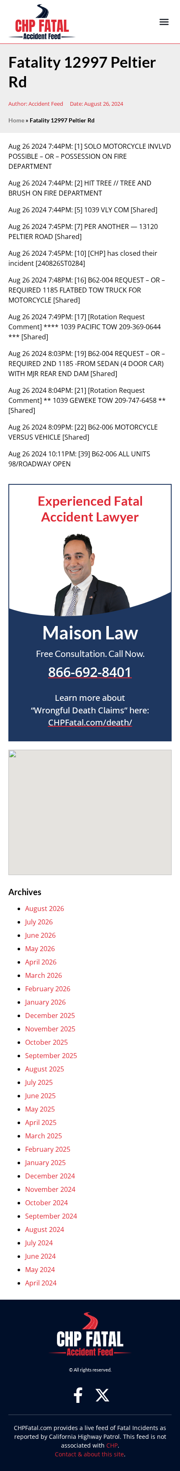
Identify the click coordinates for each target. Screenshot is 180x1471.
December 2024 (50, 1176)
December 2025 (50, 1015)
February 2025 (47, 1149)
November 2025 (50, 1028)
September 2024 (51, 1216)
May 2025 (40, 1109)
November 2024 (50, 1189)
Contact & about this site (89, 1454)
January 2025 (45, 1162)
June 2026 (40, 935)
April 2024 (41, 1283)
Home (16, 120)
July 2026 (39, 921)
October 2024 (46, 1202)
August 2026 (44, 908)
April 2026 (41, 962)
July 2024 (39, 1242)
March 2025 (43, 1135)
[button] (164, 21)
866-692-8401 (90, 672)
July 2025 (39, 1082)
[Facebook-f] (78, 1395)
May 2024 (40, 1269)
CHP (112, 1445)
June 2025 (40, 1095)
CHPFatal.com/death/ (90, 722)
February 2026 (47, 988)
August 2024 (44, 1229)
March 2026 (43, 975)
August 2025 (44, 1069)
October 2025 (46, 1042)
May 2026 (40, 948)
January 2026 (45, 1002)
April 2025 (41, 1122)
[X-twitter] (102, 1395)
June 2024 (40, 1256)
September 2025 (51, 1055)
